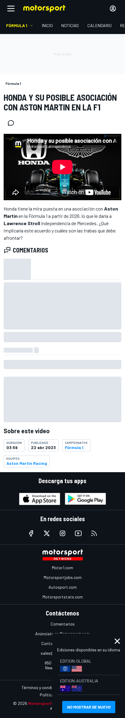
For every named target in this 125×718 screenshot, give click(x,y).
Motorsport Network (49, 703)
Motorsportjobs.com (63, 577)
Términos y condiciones (43, 687)
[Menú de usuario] (113, 8)
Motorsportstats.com (62, 596)
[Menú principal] (11, 8)
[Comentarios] (13, 123)
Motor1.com (62, 567)
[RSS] (94, 533)
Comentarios (63, 623)
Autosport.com (63, 587)
